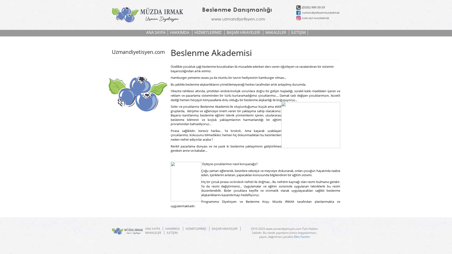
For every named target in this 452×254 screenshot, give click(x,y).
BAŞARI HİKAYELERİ (243, 32)
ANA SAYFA (155, 32)
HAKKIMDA (179, 32)
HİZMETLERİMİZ (208, 32)
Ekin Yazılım (302, 237)
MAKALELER (275, 32)
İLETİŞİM (298, 32)
